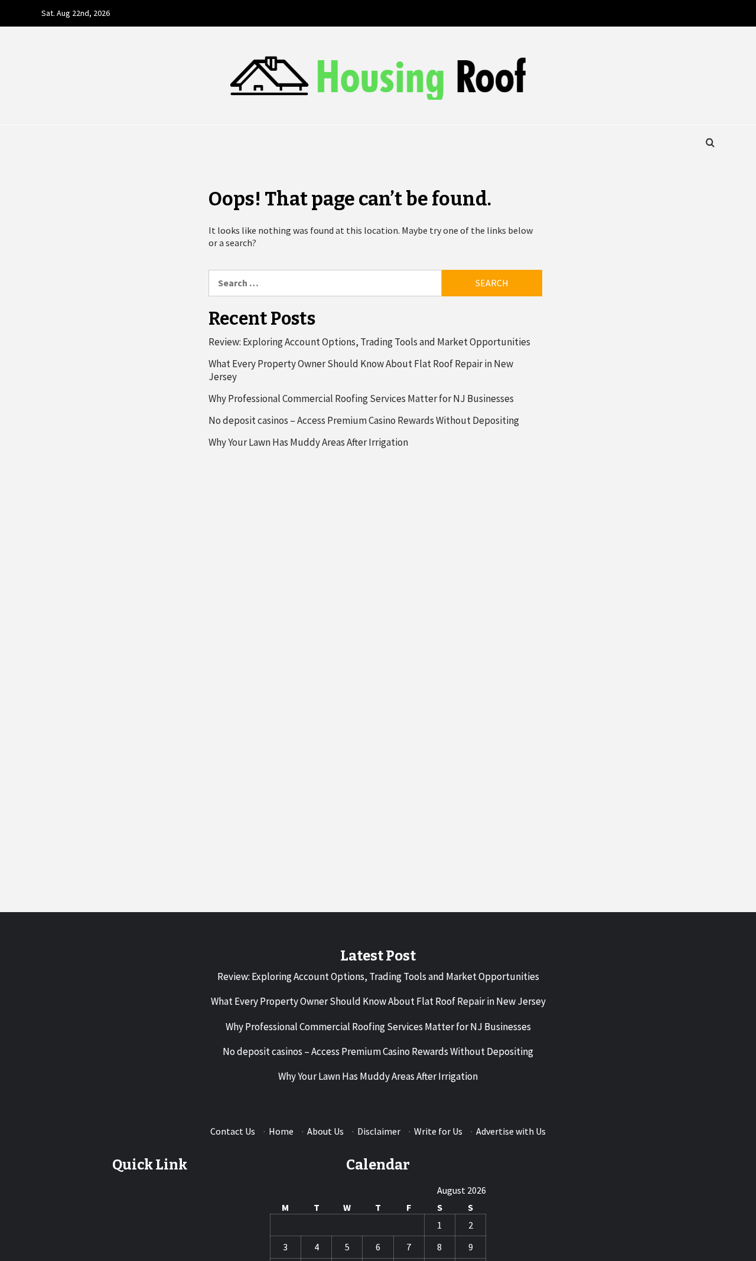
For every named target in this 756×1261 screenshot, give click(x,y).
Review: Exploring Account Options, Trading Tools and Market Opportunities (369, 341)
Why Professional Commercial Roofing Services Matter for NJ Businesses (361, 398)
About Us (325, 1131)
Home (281, 1131)
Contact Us (232, 1131)
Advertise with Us (511, 1131)
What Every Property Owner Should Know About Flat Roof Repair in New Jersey (360, 370)
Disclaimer (378, 1131)
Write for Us (438, 1131)
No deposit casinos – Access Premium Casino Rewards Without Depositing (363, 420)
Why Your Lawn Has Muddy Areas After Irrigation (308, 442)
